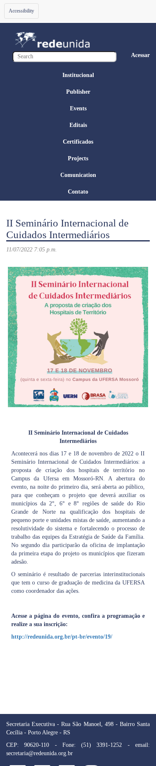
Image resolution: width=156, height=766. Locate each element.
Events (78, 108)
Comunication (78, 175)
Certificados (78, 142)
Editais (78, 125)
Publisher (78, 92)
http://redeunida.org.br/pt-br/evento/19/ (61, 637)
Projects (78, 158)
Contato (78, 192)
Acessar (140, 55)
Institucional (78, 75)
